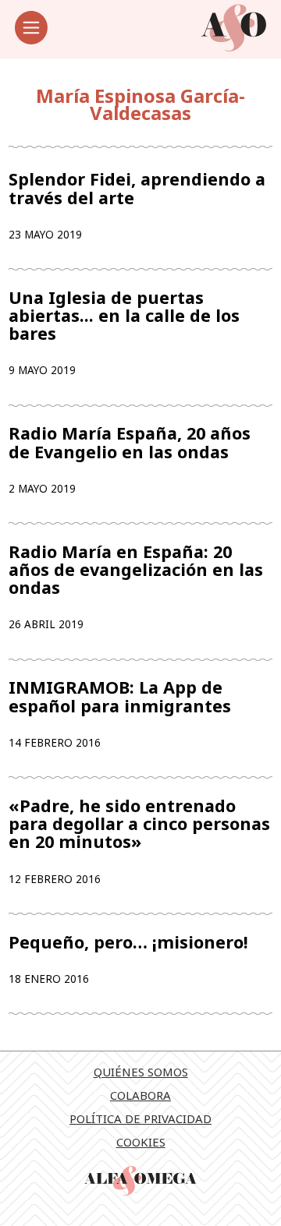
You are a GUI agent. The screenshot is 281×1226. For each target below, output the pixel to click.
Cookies (140, 1142)
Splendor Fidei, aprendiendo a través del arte (137, 188)
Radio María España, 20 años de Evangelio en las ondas (130, 442)
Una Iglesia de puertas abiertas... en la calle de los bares (124, 315)
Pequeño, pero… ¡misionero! (128, 942)
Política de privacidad (140, 1118)
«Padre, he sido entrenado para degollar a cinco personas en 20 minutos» (139, 824)
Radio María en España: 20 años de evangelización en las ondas (136, 569)
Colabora (140, 1095)
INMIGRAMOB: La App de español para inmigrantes (120, 696)
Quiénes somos (141, 1071)
